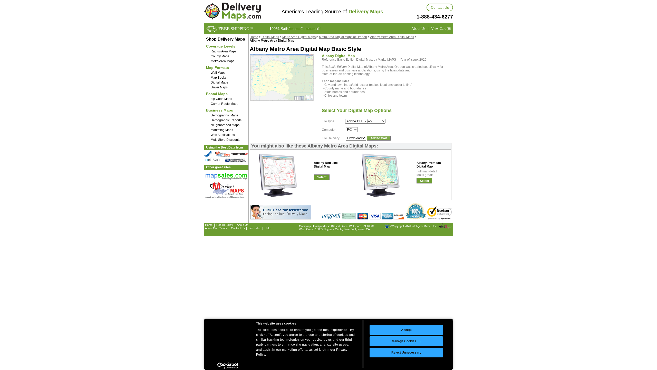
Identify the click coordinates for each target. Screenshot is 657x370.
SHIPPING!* (235, 28)
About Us (418, 29)
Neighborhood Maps (225, 125)
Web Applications (223, 135)
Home (254, 37)
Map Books (218, 77)
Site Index (254, 228)
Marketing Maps (222, 130)
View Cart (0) (441, 29)
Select (321, 177)
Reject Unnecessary (406, 352)
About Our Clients (216, 228)
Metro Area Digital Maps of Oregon (343, 37)
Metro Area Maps (222, 61)
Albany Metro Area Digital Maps (392, 37)
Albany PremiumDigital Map (429, 164)
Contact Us (440, 7)
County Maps (220, 56)
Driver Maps (219, 87)
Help (267, 228)
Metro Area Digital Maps (299, 37)
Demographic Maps (224, 115)
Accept (406, 330)
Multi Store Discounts (225, 140)
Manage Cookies (404, 341)
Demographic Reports (226, 120)
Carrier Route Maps (224, 104)
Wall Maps (218, 73)
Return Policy (224, 224)
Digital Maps (219, 82)
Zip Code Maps (221, 99)
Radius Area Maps (223, 51)
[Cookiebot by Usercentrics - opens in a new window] (227, 366)
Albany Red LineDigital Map (326, 164)
